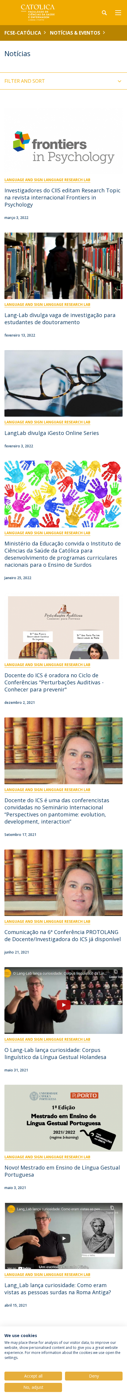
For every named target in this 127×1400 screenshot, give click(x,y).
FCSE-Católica (22, 33)
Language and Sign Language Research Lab (47, 179)
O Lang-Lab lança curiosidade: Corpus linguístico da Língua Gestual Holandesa (55, 1053)
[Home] (41, 12)
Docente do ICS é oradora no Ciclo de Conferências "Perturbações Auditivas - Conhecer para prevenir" (54, 682)
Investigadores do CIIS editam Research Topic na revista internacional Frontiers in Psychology (62, 197)
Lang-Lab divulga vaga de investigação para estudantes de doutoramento (59, 318)
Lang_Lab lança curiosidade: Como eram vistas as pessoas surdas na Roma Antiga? (57, 1289)
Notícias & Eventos (75, 33)
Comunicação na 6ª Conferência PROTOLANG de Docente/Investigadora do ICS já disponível (62, 935)
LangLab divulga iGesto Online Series (51, 432)
